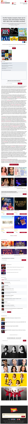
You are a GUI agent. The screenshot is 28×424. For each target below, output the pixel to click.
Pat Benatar (18, 97)
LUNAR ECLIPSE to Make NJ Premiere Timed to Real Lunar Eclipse (7, 68)
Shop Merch (3, 2)
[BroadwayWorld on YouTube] (19, 419)
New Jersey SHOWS (3, 277)
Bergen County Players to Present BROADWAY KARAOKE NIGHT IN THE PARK (7, 66)
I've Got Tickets (10, 232)
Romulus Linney (21, 145)
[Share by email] (26, 42)
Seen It (4, 232)
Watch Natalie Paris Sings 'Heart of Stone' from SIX (12, 272)
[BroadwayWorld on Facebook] (11, 419)
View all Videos (3, 275)
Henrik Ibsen (13, 146)
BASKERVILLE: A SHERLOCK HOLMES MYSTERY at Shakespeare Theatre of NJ (15, 267)
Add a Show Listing (7, 2)
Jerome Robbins (12, 125)
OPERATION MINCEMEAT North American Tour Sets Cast (8, 386)
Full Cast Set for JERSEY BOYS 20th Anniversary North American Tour (10, 400)
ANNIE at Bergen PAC (9, 264)
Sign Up (14, 48)
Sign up (25, 340)
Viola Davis (12, 104)
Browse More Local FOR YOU (21, 188)
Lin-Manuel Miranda (8, 121)
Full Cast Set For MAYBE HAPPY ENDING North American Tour (9, 372)
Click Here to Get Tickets (14, 164)
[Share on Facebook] (23, 42)
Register (21, 1)
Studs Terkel (4, 117)
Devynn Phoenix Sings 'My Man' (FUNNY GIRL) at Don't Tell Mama (14, 269)
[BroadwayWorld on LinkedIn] (14, 419)
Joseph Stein (15, 126)
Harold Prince (18, 125)
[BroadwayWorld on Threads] (17, 419)
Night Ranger (9, 97)
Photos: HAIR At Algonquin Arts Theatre (6, 70)
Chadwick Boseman (18, 104)
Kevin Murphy (5, 141)
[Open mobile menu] (27, 1)
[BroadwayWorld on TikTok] (16, 419)
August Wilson (9, 100)
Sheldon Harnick (6, 126)
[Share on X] (24, 42)
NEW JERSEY (14, 4)
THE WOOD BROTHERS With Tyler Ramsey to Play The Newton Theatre (7, 63)
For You (4, 166)
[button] (25, 1)
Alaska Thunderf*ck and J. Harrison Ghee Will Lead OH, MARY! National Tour (11, 358)
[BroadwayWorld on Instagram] (13, 419)
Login (23, 1)
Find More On (13, 235)
